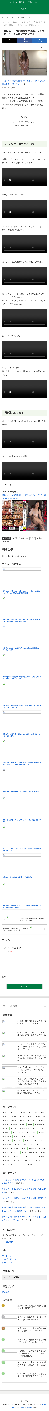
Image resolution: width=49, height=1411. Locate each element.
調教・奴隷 (24, 538)
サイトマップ (7, 1256)
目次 (21, 117)
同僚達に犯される (21, 125)
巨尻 (33, 538)
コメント (7, 951)
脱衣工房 (6, 1292)
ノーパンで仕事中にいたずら (25, 122)
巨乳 (16, 538)
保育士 (6, 541)
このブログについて (10, 1259)
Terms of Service (26, 1407)
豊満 (40, 538)
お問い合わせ (7, 1263)
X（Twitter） (9, 1242)
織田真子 (7, 538)
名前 (4, 977)
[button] (45, 1005)
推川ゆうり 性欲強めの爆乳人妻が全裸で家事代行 (24, 1198)
